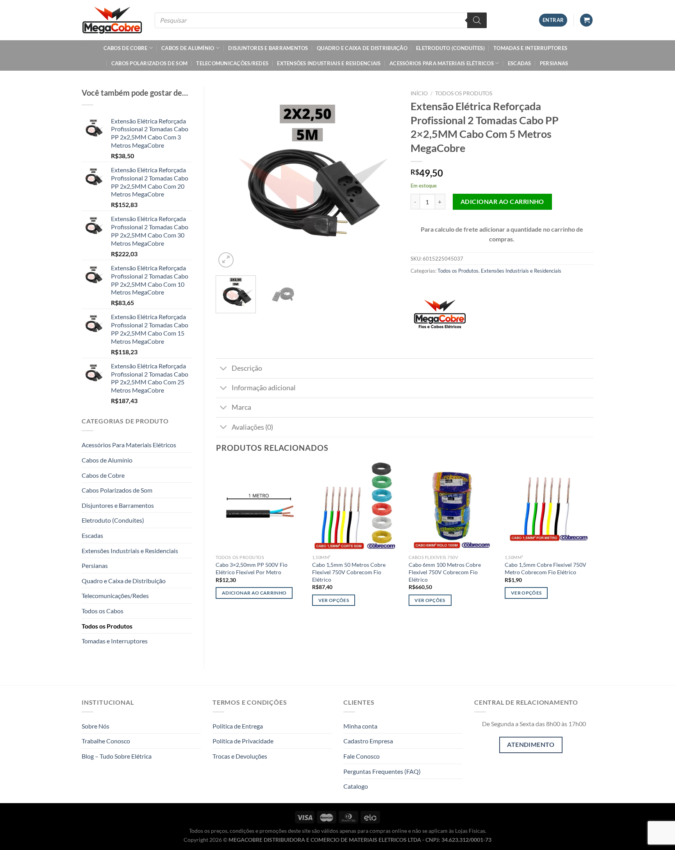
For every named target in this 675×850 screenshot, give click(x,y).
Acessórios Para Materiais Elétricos (441, 63)
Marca (241, 407)
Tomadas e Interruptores (530, 48)
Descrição (247, 368)
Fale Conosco (361, 756)
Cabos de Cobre (126, 48)
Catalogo (355, 786)
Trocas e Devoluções (239, 756)
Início (419, 93)
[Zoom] (226, 260)
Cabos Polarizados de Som (149, 63)
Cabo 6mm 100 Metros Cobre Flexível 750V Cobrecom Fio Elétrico (445, 571)
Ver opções (333, 600)
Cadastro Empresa (368, 741)
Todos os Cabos (102, 610)
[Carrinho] (586, 20)
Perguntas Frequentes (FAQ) (382, 771)
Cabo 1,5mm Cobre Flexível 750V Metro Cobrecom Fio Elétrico (545, 568)
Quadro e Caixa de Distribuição (362, 48)
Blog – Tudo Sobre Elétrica (117, 756)
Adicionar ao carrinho (502, 201)
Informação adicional (264, 388)
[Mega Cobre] (440, 317)
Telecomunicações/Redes (232, 63)
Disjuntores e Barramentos (268, 48)
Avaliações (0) (252, 427)
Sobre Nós (95, 726)
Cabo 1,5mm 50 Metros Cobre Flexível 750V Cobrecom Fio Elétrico (349, 571)
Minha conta (360, 726)
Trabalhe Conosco (106, 741)
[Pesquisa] (477, 20)
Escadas (519, 63)
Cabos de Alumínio (187, 48)
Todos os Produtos (107, 626)
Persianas (554, 63)
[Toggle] (223, 369)
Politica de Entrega (237, 726)
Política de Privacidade (242, 741)
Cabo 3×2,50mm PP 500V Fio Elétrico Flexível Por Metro (252, 568)
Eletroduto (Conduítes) (450, 48)
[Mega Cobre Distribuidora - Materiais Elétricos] (112, 20)
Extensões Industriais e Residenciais (328, 63)
